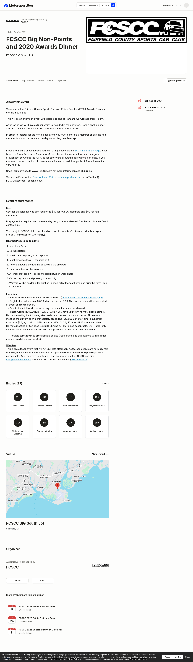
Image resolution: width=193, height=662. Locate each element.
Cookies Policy (57, 659)
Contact (17, 580)
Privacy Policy (73, 659)
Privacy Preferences (138, 659)
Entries (41, 80)
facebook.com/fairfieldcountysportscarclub (57, 177)
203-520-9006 (79, 359)
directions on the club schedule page (82, 297)
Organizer (61, 80)
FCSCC (24, 22)
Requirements (27, 80)
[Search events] (113, 5)
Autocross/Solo (28, 19)
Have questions (177, 81)
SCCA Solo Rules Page (87, 150)
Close (187, 657)
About (43, 580)
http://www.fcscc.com (18, 359)
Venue (50, 80)
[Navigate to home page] (18, 5)
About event (12, 80)
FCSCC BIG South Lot (19, 55)
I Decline (177, 657)
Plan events (168, 5)
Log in (178, 5)
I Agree (167, 657)
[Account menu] (186, 5)
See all (105, 383)
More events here (100, 454)
